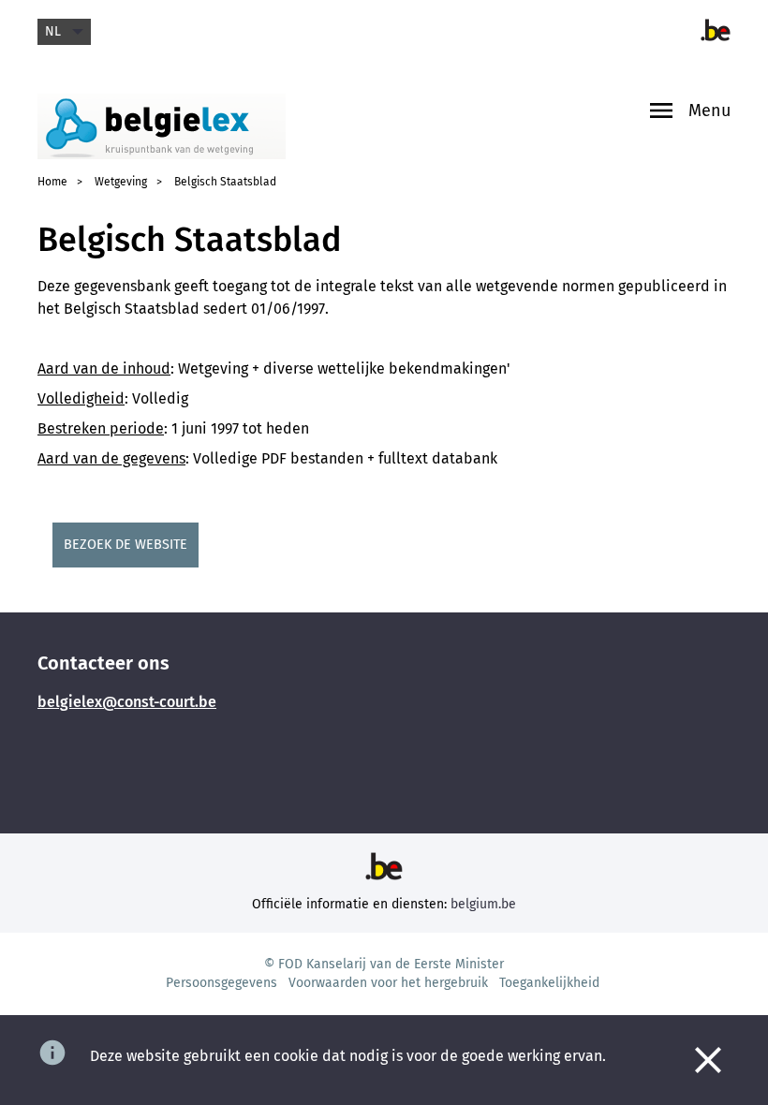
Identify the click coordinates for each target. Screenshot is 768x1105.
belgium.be (483, 904)
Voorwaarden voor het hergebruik (388, 983)
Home (52, 181)
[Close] (708, 1060)
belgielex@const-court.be (126, 702)
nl (53, 31)
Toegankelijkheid (549, 983)
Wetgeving (121, 181)
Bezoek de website (125, 544)
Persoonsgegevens (221, 983)
